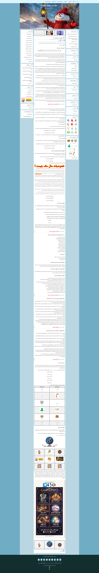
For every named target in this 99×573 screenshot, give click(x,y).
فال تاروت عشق (29, 55)
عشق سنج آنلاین (74, 104)
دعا (76, 91)
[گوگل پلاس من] (44, 560)
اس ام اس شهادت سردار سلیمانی (72, 34)
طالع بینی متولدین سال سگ (48, 5)
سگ (57, 412)
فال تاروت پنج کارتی (28, 46)
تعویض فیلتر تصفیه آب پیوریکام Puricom (27, 81)
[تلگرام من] (58, 560)
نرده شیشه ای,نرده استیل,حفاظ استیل (27, 71)
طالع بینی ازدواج (74, 83)
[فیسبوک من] (55, 560)
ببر (57, 419)
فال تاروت (69, 1)
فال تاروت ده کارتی (28, 53)
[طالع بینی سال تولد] (72, 148)
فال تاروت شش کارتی (28, 49)
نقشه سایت (45, 565)
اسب (57, 390)
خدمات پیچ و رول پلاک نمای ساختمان (28, 77)
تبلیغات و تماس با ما (47, 1)
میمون (42, 424)
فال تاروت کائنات (29, 38)
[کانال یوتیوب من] (41, 560)
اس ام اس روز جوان (74, 41)
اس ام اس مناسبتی (60, 1)
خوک (42, 390)
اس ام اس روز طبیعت (74, 46)
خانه (77, 1)
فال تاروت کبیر (29, 36)
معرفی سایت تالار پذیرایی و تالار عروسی (27, 74)
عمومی (59, 551)
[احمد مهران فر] (60, 33)
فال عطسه (30, 108)
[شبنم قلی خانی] (39, 34)
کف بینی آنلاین (75, 76)
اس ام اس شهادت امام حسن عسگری (73, 44)
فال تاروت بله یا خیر (28, 59)
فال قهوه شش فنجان (74, 70)
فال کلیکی (75, 98)
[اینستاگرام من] (52, 560)
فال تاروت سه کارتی (28, 42)
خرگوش (57, 424)
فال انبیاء (75, 59)
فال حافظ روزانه (29, 92)
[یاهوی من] (60, 560)
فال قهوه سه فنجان (74, 68)
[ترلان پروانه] (49, 33)
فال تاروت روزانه (29, 34)
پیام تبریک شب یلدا (28, 96)
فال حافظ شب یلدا (29, 94)
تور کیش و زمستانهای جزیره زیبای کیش (27, 68)
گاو (41, 419)
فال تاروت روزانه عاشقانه (27, 57)
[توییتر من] (47, 560)
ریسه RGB (75, 111)
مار (41, 412)
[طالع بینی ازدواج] (49, 441)
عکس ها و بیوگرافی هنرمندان (27, 116)
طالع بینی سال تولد (74, 158)
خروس (57, 398)
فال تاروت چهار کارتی (28, 44)
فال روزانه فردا (29, 114)
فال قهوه (75, 66)
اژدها (57, 405)
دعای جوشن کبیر (74, 89)
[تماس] (49, 560)
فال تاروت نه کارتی (28, 51)
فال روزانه (65, 1)
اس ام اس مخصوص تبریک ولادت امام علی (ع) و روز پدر (72, 39)
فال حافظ (74, 1)
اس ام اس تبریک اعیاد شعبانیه (72, 36)
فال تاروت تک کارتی (28, 40)
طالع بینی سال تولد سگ (57, 38)
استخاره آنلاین (54, 1)
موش (42, 405)
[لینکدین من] (39, 560)
